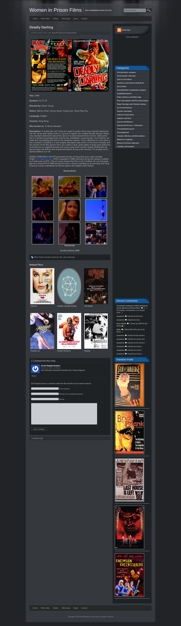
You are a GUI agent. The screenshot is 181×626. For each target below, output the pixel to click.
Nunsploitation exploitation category (131, 90)
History (55, 19)
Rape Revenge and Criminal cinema (64, 33)
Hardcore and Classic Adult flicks (130, 83)
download (55, 257)
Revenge (71, 257)
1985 (36, 257)
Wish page (66, 19)
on (54, 368)
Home (35, 19)
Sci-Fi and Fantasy (124, 108)
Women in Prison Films (55, 10)
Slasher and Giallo (124, 111)
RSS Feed (126, 30)
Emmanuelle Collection (126, 76)
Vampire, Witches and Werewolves (131, 136)
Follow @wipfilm (132, 37)
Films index (45, 19)
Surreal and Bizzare (125, 122)
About (75, 19)
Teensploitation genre (125, 129)
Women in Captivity (125, 140)
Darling (41, 257)
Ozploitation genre (124, 94)
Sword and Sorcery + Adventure (130, 125)
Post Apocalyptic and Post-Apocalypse (132, 101)
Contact (84, 19)
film (61, 257)
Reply (34, 376)
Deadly (47, 257)
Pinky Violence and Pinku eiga (129, 97)
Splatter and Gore (124, 118)
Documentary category (126, 72)
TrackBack (37, 438)
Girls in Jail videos (124, 79)
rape (65, 257)
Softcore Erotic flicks (125, 115)
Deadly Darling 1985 (69, 250)
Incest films (121, 87)
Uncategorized (123, 132)
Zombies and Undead (125, 147)
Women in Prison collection (128, 143)
